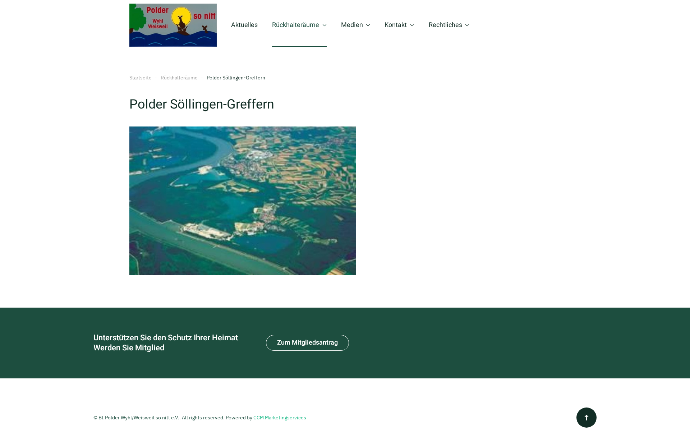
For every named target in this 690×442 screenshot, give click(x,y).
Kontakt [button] (396, 25)
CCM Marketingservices (279, 417)
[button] (586, 418)
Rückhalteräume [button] (295, 25)
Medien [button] (352, 25)
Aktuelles (244, 25)
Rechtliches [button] (445, 25)
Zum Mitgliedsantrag (307, 342)
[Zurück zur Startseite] (173, 25)
